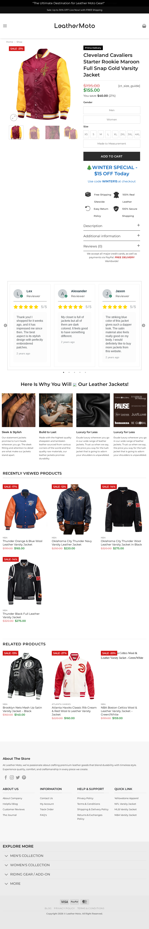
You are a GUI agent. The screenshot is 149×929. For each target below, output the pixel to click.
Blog (48, 908)
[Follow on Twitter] (18, 778)
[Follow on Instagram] (12, 778)
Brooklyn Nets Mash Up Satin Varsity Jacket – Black (22, 709)
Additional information (101, 236)
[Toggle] (6, 856)
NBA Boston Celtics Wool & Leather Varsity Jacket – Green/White (119, 711)
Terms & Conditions (90, 908)
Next (143, 325)
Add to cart (111, 156)
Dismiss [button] (111, 3)
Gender (87, 102)
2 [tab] (69, 372)
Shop (19, 41)
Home (9, 41)
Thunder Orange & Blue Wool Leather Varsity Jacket (22, 542)
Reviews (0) (92, 246)
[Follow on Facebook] (6, 778)
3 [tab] (75, 372)
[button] (5, 25)
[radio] (111, 110)
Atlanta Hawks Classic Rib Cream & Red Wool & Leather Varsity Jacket (74, 711)
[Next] (72, 83)
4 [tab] (80, 372)
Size (85, 126)
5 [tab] (86, 372)
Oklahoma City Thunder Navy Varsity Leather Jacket (72, 542)
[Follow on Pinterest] (24, 778)
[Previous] (15, 83)
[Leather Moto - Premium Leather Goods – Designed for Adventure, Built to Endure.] (74, 26)
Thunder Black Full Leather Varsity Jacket (21, 615)
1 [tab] (64, 372)
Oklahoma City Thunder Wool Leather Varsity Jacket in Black (121, 542)
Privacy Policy (64, 908)
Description (92, 226)
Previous (5, 325)
